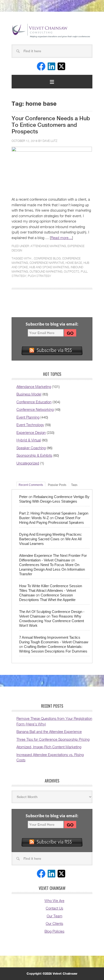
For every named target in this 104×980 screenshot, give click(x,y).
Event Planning (27, 417)
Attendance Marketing (48, 246)
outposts (71, 271)
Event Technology (30, 424)
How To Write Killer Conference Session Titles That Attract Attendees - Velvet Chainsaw (50, 590)
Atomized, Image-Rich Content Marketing (48, 747)
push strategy (39, 276)
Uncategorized (27, 463)
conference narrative (47, 263)
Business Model (28, 394)
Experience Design (31, 432)
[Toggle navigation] (52, 82)
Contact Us (54, 908)
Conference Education (34, 402)
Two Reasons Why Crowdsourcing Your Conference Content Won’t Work (51, 621)
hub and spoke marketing (49, 267)
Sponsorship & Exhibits (34, 455)
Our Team (54, 916)
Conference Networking (35, 409)
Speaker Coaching (31, 448)
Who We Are (54, 900)
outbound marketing (46, 271)
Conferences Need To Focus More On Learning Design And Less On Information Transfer (52, 569)
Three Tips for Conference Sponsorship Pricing (52, 739)
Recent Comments (31, 484)
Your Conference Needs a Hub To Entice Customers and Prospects (51, 125)
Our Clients (54, 923)
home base (74, 263)
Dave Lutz (50, 141)
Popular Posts (57, 484)
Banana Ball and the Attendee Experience (49, 731)
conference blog (47, 258)
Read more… (61, 237)
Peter (23, 497)
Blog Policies (54, 931)
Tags (74, 484)
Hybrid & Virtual (28, 440)
